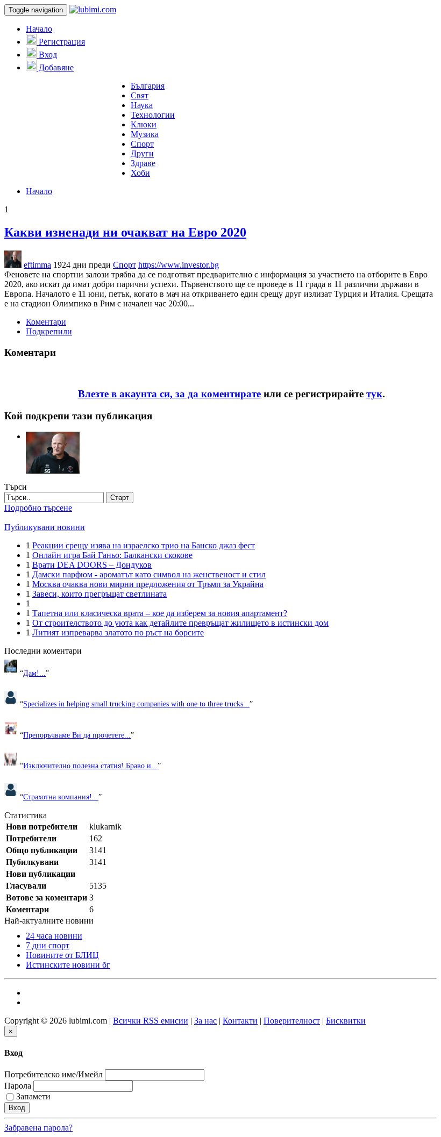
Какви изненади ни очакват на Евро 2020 (125, 232)
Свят (139, 95)
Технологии (153, 114)
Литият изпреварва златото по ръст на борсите (118, 632)
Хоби (140, 172)
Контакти (240, 1020)
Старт (119, 498)
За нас (205, 1020)
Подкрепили (49, 331)
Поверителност (292, 1020)
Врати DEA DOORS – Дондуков (92, 564)
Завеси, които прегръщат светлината (99, 593)
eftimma (37, 264)
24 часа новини (54, 935)
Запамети (33, 1096)
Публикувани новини (44, 527)
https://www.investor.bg (178, 264)
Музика (145, 134)
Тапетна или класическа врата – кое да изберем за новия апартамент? (159, 613)
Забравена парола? (38, 1127)
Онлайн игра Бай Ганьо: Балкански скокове (112, 555)
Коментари (46, 321)
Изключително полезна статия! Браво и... (90, 765)
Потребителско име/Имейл (53, 1074)
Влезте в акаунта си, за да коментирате (169, 393)
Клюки (144, 124)
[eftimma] (53, 436)
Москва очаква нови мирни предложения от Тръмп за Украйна (148, 584)
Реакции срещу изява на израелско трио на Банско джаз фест (143, 545)
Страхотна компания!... (60, 796)
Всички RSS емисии (150, 1020)
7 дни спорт (47, 945)
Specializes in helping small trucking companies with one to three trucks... (136, 703)
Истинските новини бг (68, 964)
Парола (17, 1085)
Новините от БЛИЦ (62, 955)
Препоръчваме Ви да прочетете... (77, 735)
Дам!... (34, 673)
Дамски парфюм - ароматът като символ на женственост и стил (149, 574)
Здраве (143, 163)
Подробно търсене (38, 507)
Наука (142, 105)
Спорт (142, 143)
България (148, 85)
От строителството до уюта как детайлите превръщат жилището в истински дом (180, 622)
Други (142, 153)
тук (374, 393)
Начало (39, 28)
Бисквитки (346, 1020)
